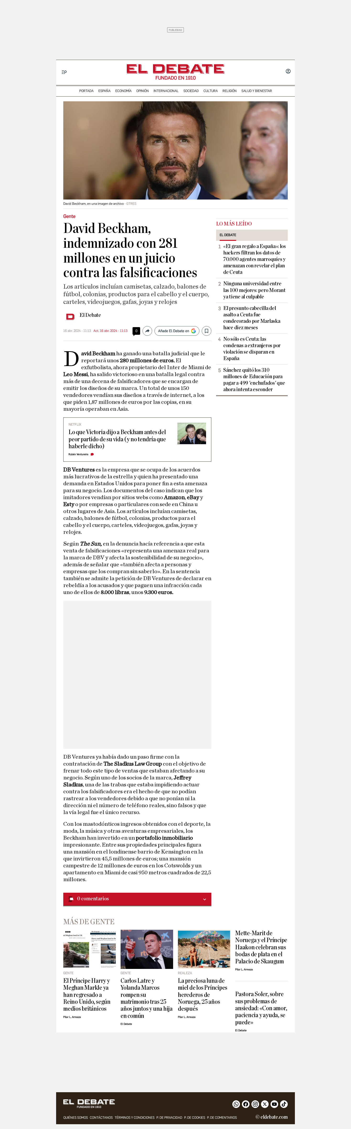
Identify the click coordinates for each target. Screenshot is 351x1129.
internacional (166, 91)
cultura (210, 91)
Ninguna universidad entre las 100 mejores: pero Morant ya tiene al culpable (254, 290)
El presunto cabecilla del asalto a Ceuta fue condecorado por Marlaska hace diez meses (251, 317)
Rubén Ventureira (78, 454)
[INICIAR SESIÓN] (288, 71)
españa (104, 91)
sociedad (191, 91)
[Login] (288, 71)
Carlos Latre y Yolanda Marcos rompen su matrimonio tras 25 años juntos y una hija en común (147, 998)
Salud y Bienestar (256, 91)
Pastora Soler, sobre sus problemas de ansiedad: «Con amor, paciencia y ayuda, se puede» (261, 1008)
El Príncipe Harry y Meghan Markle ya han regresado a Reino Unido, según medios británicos (87, 995)
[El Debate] (175, 69)
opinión (142, 91)
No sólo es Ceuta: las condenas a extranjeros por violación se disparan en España (252, 348)
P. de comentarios (222, 1118)
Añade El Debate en (173, 331)
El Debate (90, 315)
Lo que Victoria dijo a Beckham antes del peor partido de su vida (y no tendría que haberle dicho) (117, 439)
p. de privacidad (169, 1118)
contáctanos (101, 1118)
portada (86, 91)
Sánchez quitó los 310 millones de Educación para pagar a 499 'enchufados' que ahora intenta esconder (254, 379)
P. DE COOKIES (194, 1118)
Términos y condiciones (134, 1118)
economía (123, 91)
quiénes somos (75, 1118)
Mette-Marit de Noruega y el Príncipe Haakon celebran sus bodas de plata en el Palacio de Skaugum (261, 947)
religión (230, 91)
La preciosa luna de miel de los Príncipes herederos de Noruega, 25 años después (202, 995)
